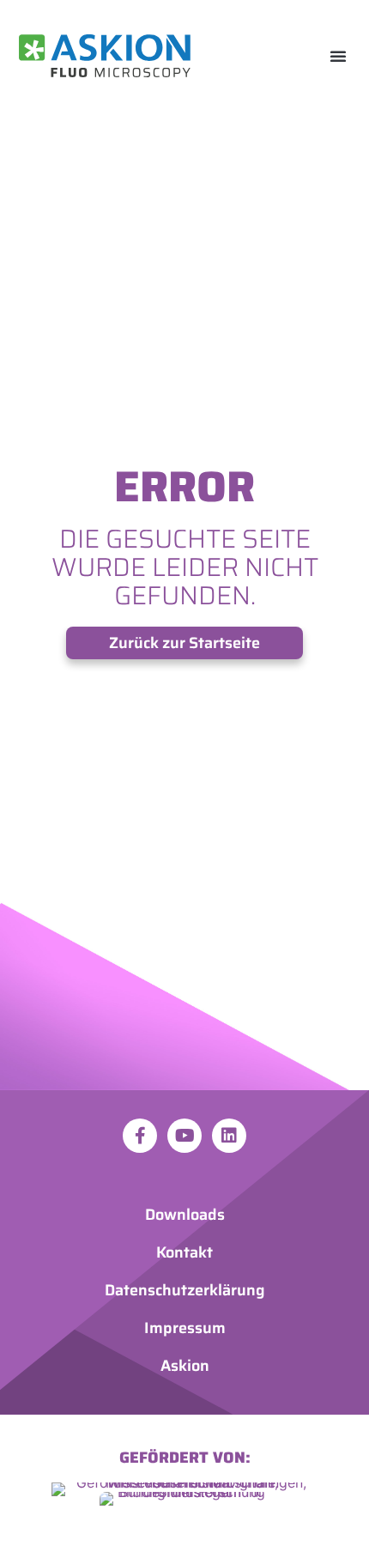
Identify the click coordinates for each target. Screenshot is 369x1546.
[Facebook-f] (140, 1136)
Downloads (185, 1215)
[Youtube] (184, 1136)
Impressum (185, 1328)
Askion (184, 1366)
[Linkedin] (229, 1136)
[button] (338, 56)
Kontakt (184, 1252)
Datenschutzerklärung (185, 1290)
